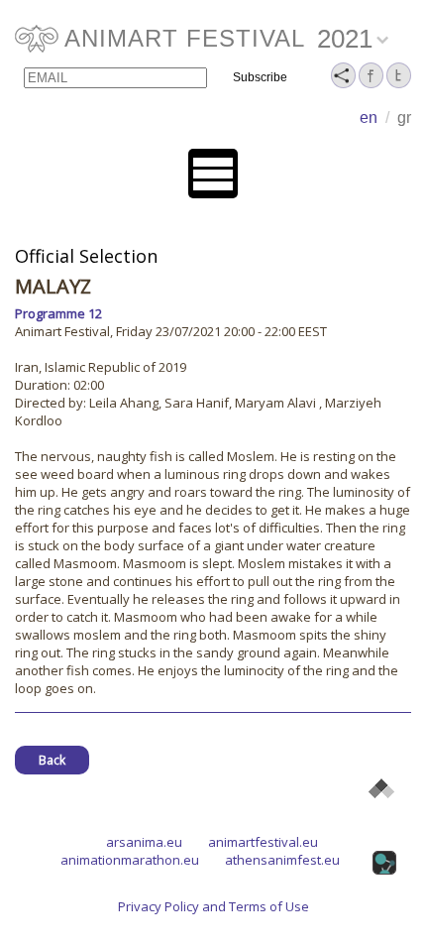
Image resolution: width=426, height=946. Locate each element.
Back (52, 760)
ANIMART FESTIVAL (184, 38)
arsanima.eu (144, 842)
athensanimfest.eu (282, 860)
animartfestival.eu (263, 842)
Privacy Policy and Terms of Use (213, 906)
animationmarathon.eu (129, 860)
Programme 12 (58, 313)
